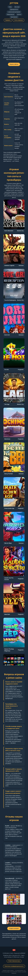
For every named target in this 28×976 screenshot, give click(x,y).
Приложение (14, 17)
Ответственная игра (14, 961)
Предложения (10, 14)
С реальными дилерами (14, 12)
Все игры (17, 7)
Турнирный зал (14, 9)
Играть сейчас (14, 64)
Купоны (19, 14)
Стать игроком (18, 20)
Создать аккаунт (14, 928)
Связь (10, 7)
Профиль (8, 20)
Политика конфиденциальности (14, 966)
